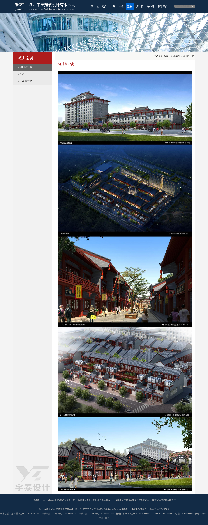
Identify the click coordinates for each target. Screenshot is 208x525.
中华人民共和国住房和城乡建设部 (59, 500)
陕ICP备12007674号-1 (159, 509)
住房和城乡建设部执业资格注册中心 (95, 500)
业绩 (121, 6)
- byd (21, 74)
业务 (112, 6)
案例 (129, 6)
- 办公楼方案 (25, 81)
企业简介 (102, 6)
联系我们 (162, 6)
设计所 (139, 6)
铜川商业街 (188, 56)
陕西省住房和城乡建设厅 (164, 500)
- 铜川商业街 (25, 67)
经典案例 (175, 56)
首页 (90, 6)
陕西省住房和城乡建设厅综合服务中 (132, 500)
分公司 (150, 6)
